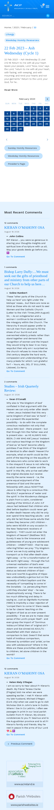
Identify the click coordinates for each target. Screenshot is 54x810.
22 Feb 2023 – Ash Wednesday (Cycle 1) (21, 50)
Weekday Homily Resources (22, 40)
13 (14, 118)
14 (20, 118)
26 (7, 129)
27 (14, 129)
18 (47, 118)
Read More (11, 90)
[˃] (47, 139)
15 (27, 118)
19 (7, 123)
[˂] (6, 139)
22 (27, 123)
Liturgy (10, 34)
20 (14, 123)
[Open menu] (47, 6)
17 (40, 118)
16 (33, 118)
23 (33, 123)
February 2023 (27, 99)
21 (20, 123)
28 (20, 129)
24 (40, 123)
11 (47, 113)
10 (40, 113)
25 (46, 123)
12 (7, 118)
